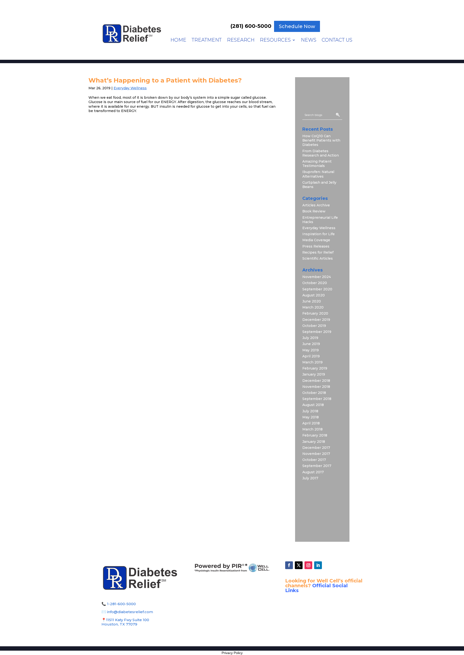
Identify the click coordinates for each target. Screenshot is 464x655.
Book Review (314, 211)
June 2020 (311, 301)
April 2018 (311, 423)
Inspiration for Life (318, 234)
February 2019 (314, 368)
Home (178, 40)
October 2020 (314, 283)
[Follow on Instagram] (308, 565)
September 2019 (316, 332)
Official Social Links (316, 588)
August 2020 (313, 295)
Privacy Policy (232, 653)
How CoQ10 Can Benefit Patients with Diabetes (321, 140)
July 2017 (310, 478)
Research (240, 40)
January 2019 (313, 374)
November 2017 (316, 454)
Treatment (207, 40)
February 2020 (315, 313)
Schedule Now (297, 26)
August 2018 (313, 405)
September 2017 (316, 466)
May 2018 (310, 417)
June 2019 (311, 344)
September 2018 (316, 399)
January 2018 (313, 441)
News (308, 40)
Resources (275, 40)
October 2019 (314, 326)
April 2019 (311, 356)
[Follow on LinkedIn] (318, 565)
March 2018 (312, 429)
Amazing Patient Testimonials (317, 163)
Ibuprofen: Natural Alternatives (318, 174)
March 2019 (312, 362)
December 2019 (316, 319)
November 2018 (316, 386)
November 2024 (316, 277)
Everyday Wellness (130, 88)
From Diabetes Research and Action (320, 153)
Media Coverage (316, 240)
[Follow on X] (299, 565)
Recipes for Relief (318, 252)
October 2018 (314, 393)
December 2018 (316, 380)
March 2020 (313, 307)
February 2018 (314, 435)
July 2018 (310, 411)
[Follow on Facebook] (289, 565)
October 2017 (314, 460)
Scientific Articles (317, 258)
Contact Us (337, 40)
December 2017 (316, 447)
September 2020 (317, 289)
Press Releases (315, 246)
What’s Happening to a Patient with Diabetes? (165, 80)
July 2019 (310, 338)
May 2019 (310, 350)
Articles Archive (316, 205)
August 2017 (313, 472)
